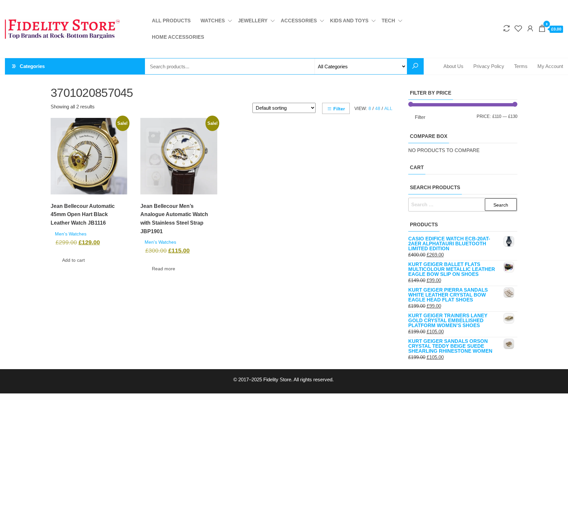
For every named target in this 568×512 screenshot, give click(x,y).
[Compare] (506, 28)
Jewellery (253, 20)
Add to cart (73, 260)
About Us (453, 66)
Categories (32, 66)
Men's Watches (70, 234)
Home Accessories (178, 37)
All (388, 108)
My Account (550, 66)
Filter (339, 108)
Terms (521, 66)
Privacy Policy (488, 66)
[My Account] (530, 28)
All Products (171, 20)
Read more (163, 268)
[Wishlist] (518, 28)
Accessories (299, 20)
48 (377, 108)
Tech (388, 20)
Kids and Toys (349, 20)
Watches (213, 20)
